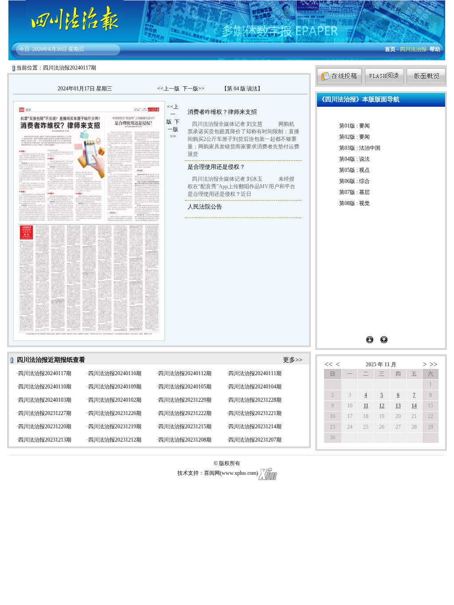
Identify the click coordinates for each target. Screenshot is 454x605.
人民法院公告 (205, 206)
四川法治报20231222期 (184, 413)
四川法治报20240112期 (184, 373)
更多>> (292, 360)
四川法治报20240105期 (184, 387)
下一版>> (193, 88)
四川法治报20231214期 (255, 426)
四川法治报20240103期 (44, 400)
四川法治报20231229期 (184, 400)
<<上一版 (168, 88)
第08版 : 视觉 (354, 203)
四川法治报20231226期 (114, 413)
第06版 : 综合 (354, 181)
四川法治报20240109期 (114, 387)
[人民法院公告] (87, 279)
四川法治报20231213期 (44, 440)
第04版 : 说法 (354, 159)
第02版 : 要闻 (354, 137)
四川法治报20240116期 (114, 373)
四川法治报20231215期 (184, 426)
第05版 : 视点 (354, 170)
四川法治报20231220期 (44, 426)
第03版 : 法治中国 (359, 148)
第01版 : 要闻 (354, 126)
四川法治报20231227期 (44, 413)
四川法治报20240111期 (255, 373)
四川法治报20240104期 (255, 387)
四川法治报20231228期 (255, 400)
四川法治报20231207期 (255, 440)
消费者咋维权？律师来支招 (222, 112)
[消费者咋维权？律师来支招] (59, 167)
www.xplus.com (239, 473)
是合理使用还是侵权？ (216, 166)
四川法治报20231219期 (114, 426)
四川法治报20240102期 (114, 400)
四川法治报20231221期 (255, 413)
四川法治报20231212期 (114, 440)
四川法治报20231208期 (184, 440)
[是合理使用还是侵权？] (132, 167)
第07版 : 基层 (354, 192)
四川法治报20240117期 (44, 373)
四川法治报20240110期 (44, 387)
